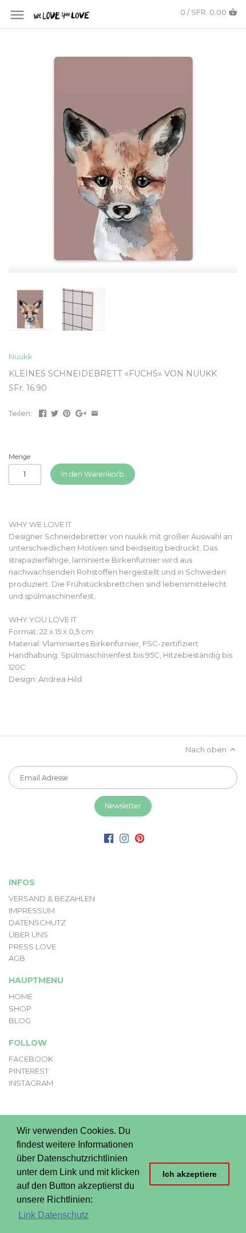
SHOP (20, 1008)
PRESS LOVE (32, 946)
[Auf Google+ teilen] (81, 412)
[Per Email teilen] (94, 412)
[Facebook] (108, 838)
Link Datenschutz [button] (53, 1215)
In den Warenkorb (92, 474)
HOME (21, 996)
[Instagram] (124, 838)
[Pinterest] (139, 838)
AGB (17, 958)
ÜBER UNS (28, 934)
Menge (19, 457)
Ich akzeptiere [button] (189, 1174)
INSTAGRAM (31, 1082)
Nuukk (21, 356)
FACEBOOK (31, 1058)
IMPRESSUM (32, 910)
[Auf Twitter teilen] (54, 412)
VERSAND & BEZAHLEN (52, 898)
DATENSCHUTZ (37, 922)
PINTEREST (29, 1070)
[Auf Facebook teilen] (42, 412)
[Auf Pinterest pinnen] (66, 412)
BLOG (20, 1020)
